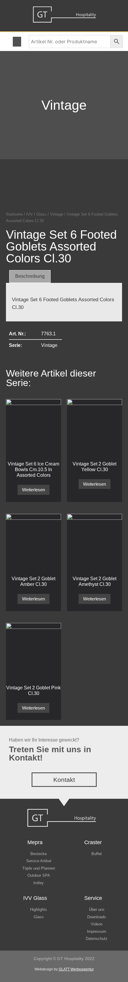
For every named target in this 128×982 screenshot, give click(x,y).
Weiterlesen (33, 489)
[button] (17, 42)
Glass (41, 214)
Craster (93, 842)
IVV (29, 214)
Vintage (64, 105)
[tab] (30, 276)
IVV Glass (35, 898)
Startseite (14, 214)
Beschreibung (30, 276)
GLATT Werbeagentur (76, 969)
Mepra (35, 842)
